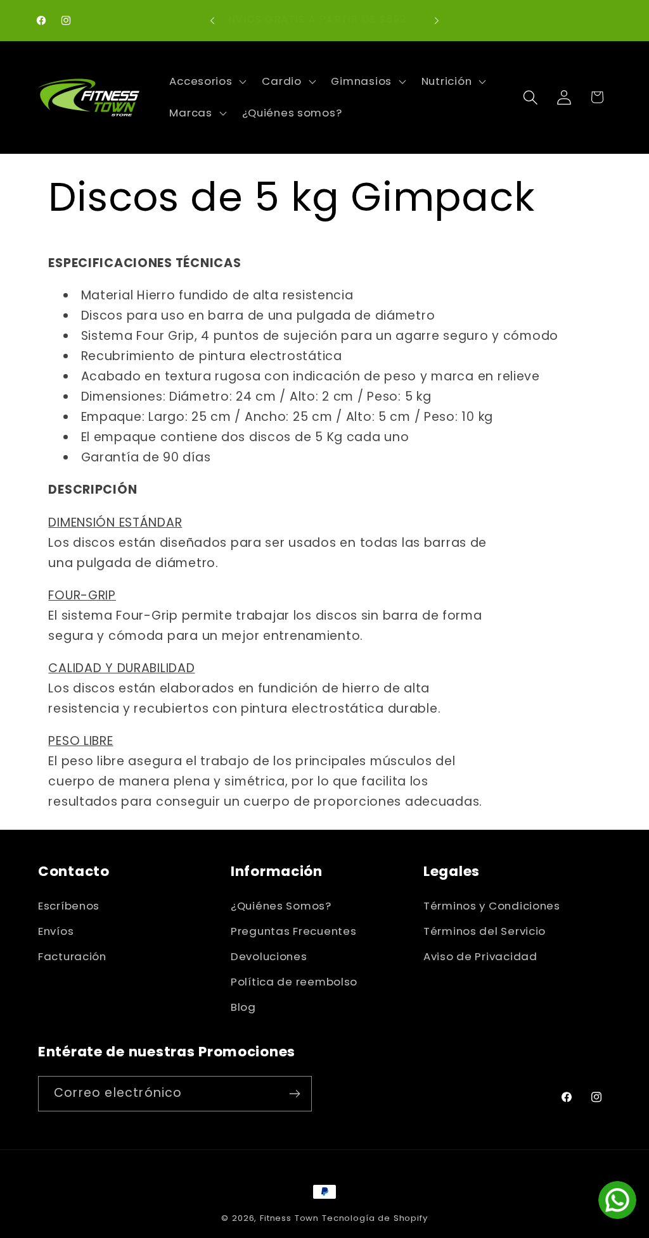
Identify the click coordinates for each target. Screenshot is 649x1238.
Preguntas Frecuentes (293, 931)
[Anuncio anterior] (212, 20)
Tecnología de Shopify (375, 1218)
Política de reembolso (294, 981)
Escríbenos (69, 905)
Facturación (72, 956)
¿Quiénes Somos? (281, 905)
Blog (243, 1007)
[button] (206, 81)
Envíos (56, 931)
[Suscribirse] (294, 1093)
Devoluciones (269, 956)
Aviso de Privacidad (480, 956)
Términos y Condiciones (491, 905)
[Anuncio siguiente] (437, 20)
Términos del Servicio (484, 931)
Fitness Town (289, 1218)
